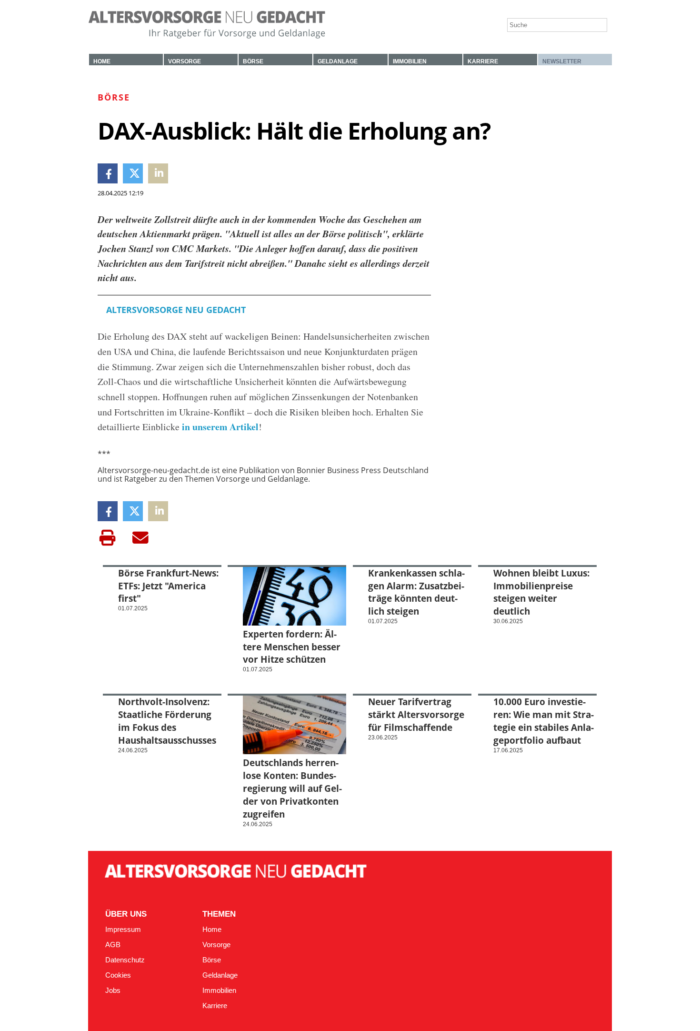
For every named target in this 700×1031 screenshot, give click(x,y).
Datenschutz (125, 960)
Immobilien (410, 61)
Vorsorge (184, 61)
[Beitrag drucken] (108, 538)
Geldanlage (338, 61)
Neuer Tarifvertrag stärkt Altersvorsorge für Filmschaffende (416, 714)
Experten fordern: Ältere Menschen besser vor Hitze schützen (291, 646)
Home (101, 61)
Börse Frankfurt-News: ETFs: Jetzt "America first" (168, 585)
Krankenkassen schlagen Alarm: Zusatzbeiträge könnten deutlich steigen (416, 592)
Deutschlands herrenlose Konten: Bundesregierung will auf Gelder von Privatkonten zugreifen (292, 788)
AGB (112, 945)
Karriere (483, 61)
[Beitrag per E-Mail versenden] (140, 538)
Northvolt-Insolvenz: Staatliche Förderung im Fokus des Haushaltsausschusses (167, 721)
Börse (253, 61)
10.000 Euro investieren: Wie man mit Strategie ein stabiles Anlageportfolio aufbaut (543, 721)
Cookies (118, 975)
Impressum (123, 929)
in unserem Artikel (219, 427)
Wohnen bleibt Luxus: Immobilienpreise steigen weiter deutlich (541, 592)
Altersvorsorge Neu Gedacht (176, 309)
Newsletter (561, 61)
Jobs (112, 990)
